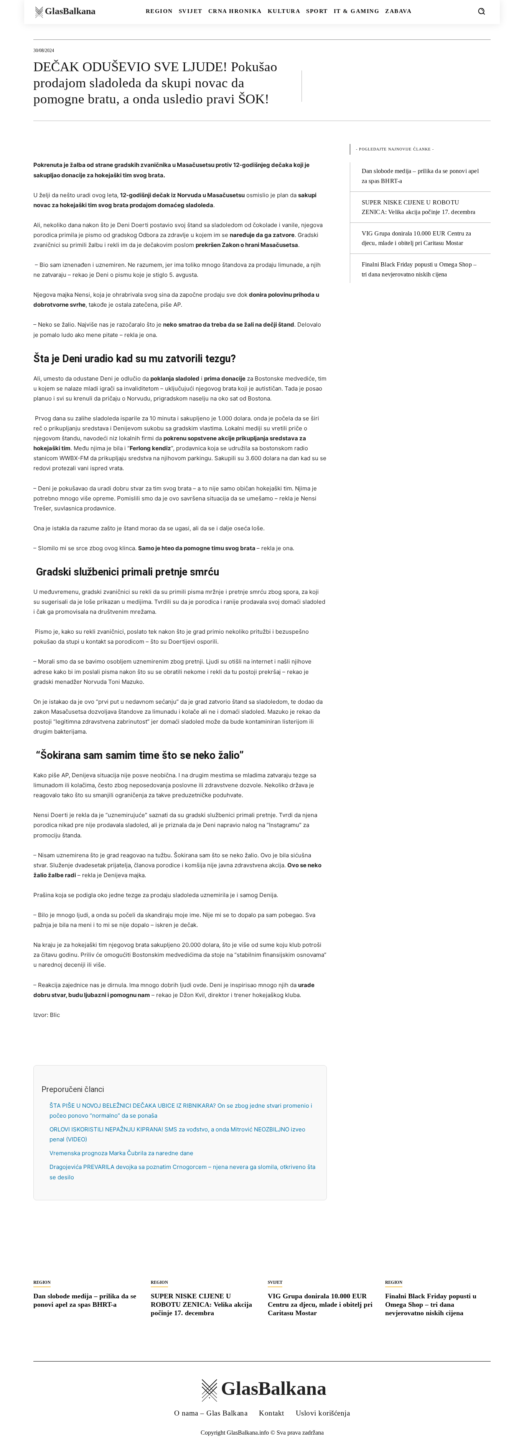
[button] (481, 11)
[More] (483, 85)
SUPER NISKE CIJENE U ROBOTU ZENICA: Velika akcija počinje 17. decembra (201, 1304)
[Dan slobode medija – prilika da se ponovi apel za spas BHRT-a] (86, 1248)
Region (42, 1282)
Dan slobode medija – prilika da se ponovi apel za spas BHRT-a (84, 1300)
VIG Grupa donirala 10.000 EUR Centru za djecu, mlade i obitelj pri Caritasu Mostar (320, 1304)
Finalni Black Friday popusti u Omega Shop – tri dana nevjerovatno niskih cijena (430, 1304)
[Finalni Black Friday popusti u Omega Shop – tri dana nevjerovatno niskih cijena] (438, 1248)
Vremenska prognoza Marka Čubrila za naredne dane (121, 1153)
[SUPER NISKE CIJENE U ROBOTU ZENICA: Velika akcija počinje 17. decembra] (204, 1248)
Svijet (275, 1282)
